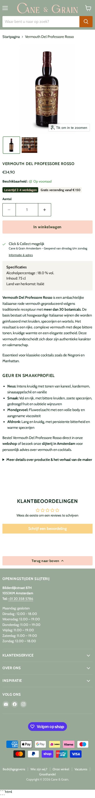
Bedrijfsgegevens (14, 769)
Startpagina (11, 37)
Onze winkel (61, 769)
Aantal (6, 199)
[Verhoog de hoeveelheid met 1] (44, 209)
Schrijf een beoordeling (47, 528)
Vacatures (81, 769)
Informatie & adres (21, 255)
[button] (11, 145)
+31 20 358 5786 (20, 598)
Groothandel (47, 774)
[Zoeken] (86, 21)
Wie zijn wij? (38, 769)
